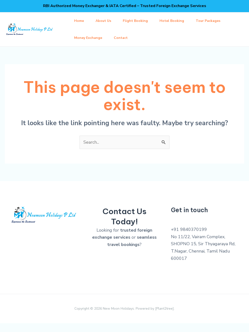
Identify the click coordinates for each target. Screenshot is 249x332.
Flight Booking (135, 20)
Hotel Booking (172, 20)
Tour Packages (208, 20)
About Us (103, 20)
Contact (121, 37)
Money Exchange (88, 37)
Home (79, 20)
